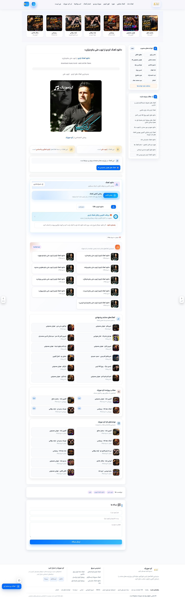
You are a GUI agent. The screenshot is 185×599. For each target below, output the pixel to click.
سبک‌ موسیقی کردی (123, 590)
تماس (81, 590)
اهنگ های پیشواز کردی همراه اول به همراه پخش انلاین (145, 121)
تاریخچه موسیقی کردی (109, 590)
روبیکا (46, 579)
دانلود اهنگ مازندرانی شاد (148, 140)
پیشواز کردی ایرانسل (78, 577)
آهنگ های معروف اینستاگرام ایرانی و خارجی (145, 104)
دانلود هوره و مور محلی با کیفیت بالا (145, 127)
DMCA (98, 590)
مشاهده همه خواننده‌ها (143, 86)
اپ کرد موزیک (67, 4)
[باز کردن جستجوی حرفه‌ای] (33, 4)
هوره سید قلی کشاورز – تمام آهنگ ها (145, 145)
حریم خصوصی (90, 590)
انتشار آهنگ (87, 4)
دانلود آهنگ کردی (84, 58)
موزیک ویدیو (97, 4)
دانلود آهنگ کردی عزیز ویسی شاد (146, 155)
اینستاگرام (53, 579)
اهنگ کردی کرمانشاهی (94, 572)
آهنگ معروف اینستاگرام (94, 577)
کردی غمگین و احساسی (43, 149)
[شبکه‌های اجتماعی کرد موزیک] (19, 580)
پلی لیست (58, 4)
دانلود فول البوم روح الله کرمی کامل (145, 115)
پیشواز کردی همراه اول (77, 581)
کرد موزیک (69, 137)
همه (132, 48)
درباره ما (75, 590)
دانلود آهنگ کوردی (99, 492)
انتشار (57, 590)
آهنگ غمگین (121, 4)
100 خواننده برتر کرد (137, 590)
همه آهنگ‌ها (36, 247)
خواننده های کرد (65, 590)
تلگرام (61, 579)
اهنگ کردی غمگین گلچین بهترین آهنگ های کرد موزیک (144, 133)
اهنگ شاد (130, 4)
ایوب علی (104, 149)
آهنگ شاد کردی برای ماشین (78, 573)
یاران (90, 492)
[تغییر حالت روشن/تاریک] (26, 4)
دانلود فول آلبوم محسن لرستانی (146, 150)
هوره (113, 4)
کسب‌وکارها (77, 4)
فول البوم (106, 4)
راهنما (146, 590)
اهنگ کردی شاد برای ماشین (148, 110)
